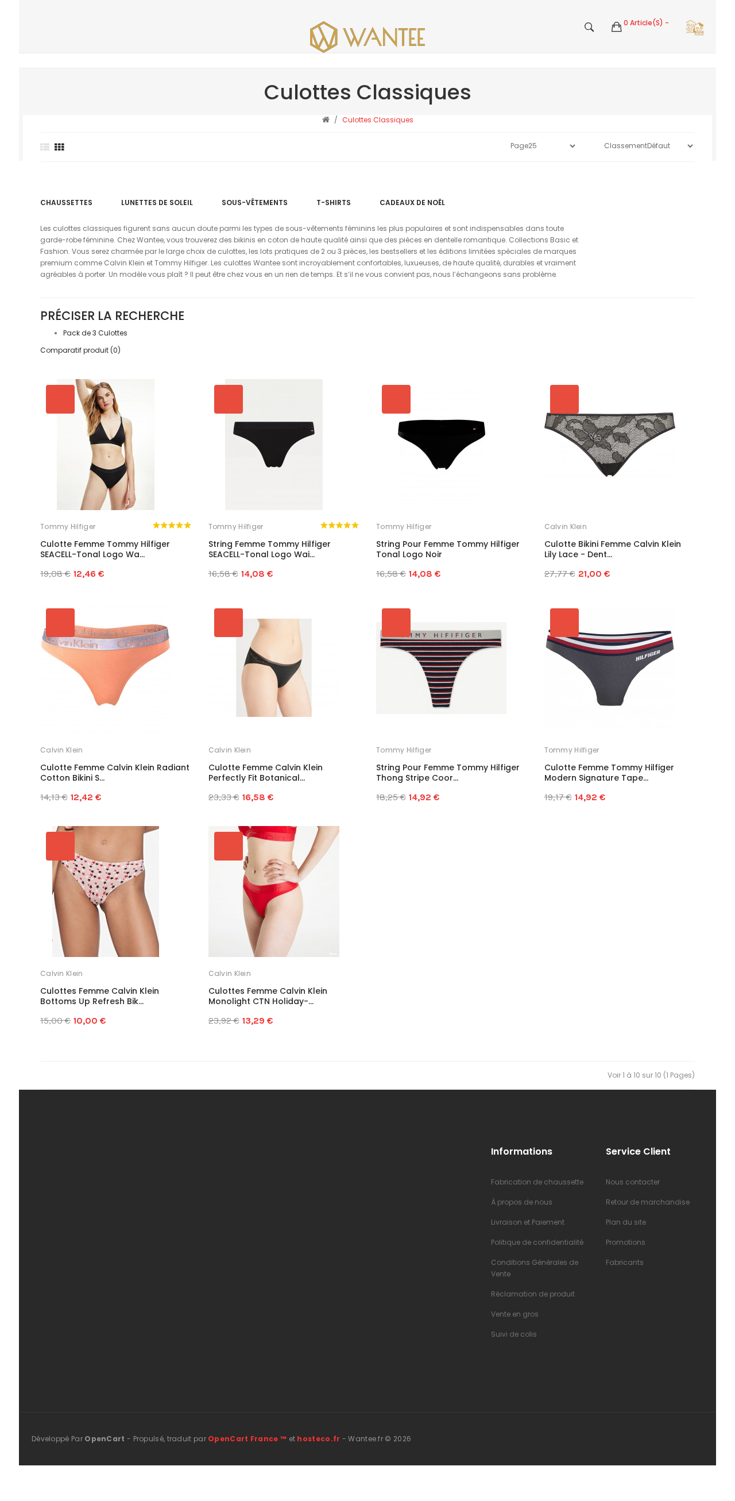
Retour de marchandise (648, 1202)
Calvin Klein (565, 526)
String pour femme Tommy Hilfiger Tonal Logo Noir (448, 549)
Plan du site (626, 1222)
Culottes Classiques (377, 120)
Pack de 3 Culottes (95, 333)
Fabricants (625, 1262)
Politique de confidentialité (537, 1242)
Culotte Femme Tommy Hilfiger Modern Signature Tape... (609, 773)
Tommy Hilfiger (67, 526)
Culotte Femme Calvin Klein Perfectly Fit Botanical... (265, 773)
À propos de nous (521, 1202)
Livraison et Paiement (527, 1222)
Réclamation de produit (533, 1294)
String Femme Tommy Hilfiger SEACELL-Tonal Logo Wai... (269, 549)
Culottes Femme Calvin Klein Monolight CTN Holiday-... (267, 996)
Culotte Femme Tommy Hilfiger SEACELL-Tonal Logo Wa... (105, 549)
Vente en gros (515, 1314)
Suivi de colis (514, 1334)
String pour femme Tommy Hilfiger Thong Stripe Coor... (448, 773)
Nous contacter (633, 1182)
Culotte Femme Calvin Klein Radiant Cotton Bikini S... (114, 773)
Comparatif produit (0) (80, 350)
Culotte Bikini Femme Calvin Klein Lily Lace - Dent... (612, 549)
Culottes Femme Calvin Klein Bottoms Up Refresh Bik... (99, 996)
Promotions (625, 1242)
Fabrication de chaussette (537, 1182)
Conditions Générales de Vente (534, 1268)
